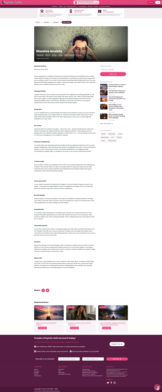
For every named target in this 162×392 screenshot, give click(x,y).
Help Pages (61, 372)
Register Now (116, 344)
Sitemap (57, 391)
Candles (55, 22)
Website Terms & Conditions (90, 372)
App (65, 6)
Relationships (105, 137)
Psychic (120, 134)
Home (38, 22)
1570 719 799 (78, 12)
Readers (36, 372)
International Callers (48, 391)
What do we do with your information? (92, 375)
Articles (96, 6)
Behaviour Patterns (69, 55)
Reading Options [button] (72, 6)
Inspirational (40, 55)
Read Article (42, 328)
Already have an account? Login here (117, 348)
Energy (60, 55)
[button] (157, 387)
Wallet (60, 6)
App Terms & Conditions (89, 374)
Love (112, 137)
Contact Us (61, 369)
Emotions (119, 137)
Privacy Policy (86, 369)
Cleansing (78, 55)
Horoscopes (37, 375)
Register (151, 2)
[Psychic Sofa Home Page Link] (12, 2)
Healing (54, 55)
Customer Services (104, 6)
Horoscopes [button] (82, 6)
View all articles (105, 124)
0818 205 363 (49, 12)
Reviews (90, 6)
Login (157, 2)
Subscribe (116, 359)
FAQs (59, 371)
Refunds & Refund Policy (88, 371)
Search (112, 74)
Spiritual (48, 55)
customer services (110, 375)
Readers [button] (54, 6)
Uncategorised (112, 140)
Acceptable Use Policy (64, 374)
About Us (36, 371)
